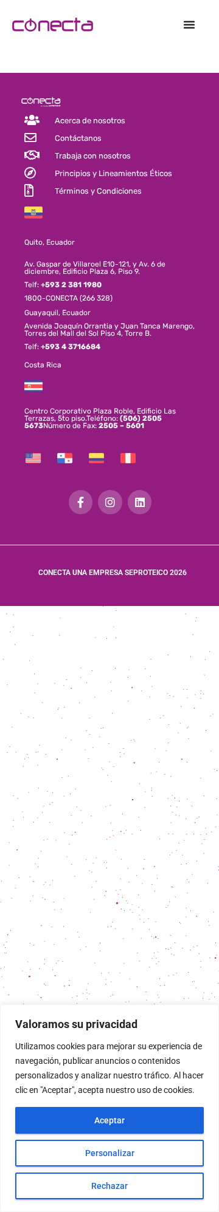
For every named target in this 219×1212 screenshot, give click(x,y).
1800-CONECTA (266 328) (68, 298)
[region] (109, 1108)
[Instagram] (110, 502)
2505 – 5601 (120, 425)
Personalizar (109, 1153)
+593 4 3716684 (70, 346)
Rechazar (109, 1186)
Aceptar (109, 1120)
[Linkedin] (140, 502)
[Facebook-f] (81, 502)
